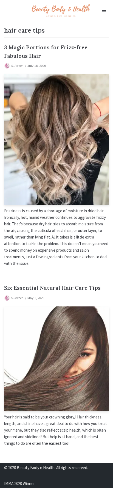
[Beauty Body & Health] (61, 10)
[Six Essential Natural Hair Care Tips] (56, 358)
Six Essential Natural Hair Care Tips (52, 287)
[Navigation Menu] (104, 10)
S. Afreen (17, 65)
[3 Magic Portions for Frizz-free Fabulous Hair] (56, 139)
